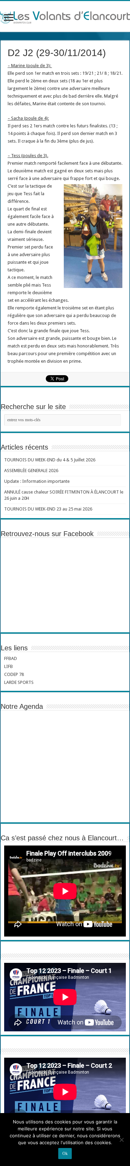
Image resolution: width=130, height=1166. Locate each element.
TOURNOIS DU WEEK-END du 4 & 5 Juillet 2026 (49, 459)
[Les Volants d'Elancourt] (65, 16)
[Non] (121, 1139)
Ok (65, 1153)
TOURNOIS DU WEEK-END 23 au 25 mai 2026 (48, 509)
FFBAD (10, 658)
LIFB (8, 666)
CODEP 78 (14, 674)
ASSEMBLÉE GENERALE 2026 (31, 470)
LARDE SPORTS (19, 682)
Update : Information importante (37, 481)
